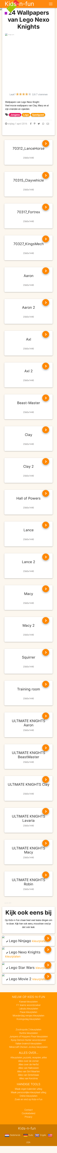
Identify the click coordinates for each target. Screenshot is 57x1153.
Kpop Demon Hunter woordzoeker (28, 1040)
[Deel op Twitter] (39, 123)
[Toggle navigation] (51, 4)
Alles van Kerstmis (28, 1078)
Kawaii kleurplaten (28, 1001)
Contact (28, 1109)
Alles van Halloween (28, 1067)
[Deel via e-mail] (48, 123)
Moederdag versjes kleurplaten (28, 1015)
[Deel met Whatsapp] (43, 123)
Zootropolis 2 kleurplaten (28, 1029)
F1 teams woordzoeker (29, 1005)
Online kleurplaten (28, 1095)
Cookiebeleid (28, 1113)
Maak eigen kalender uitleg (28, 1088)
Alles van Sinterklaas (28, 1074)
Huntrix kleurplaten (28, 1033)
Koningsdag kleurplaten (28, 1019)
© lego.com (11, 34)
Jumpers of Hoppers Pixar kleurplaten (28, 1036)
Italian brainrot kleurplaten (28, 1043)
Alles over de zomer (28, 1060)
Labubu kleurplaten (28, 1008)
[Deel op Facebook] (30, 123)
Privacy (28, 1116)
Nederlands (14, 1135)
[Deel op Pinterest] (34, 123)
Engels (42, 1135)
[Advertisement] (28, 64)
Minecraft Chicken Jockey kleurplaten (28, 1046)
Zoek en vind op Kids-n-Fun (28, 1099)
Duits (30, 1135)
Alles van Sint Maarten (28, 1071)
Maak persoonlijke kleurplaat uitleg (28, 1092)
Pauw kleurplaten (28, 1012)
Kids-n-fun (19, 3)
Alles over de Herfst (29, 1064)
